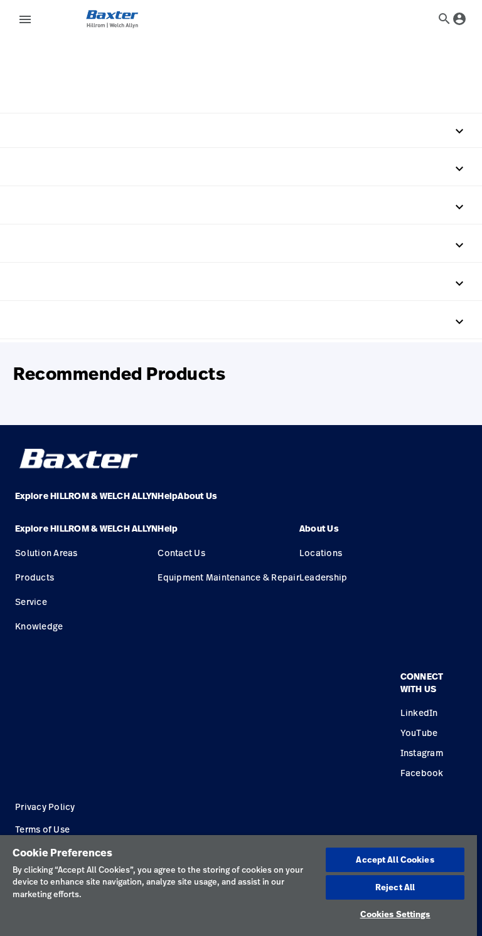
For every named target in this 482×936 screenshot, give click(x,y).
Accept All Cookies (395, 859)
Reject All (395, 887)
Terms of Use (42, 829)
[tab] (444, 18)
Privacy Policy (45, 806)
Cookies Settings (395, 914)
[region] (238, 885)
